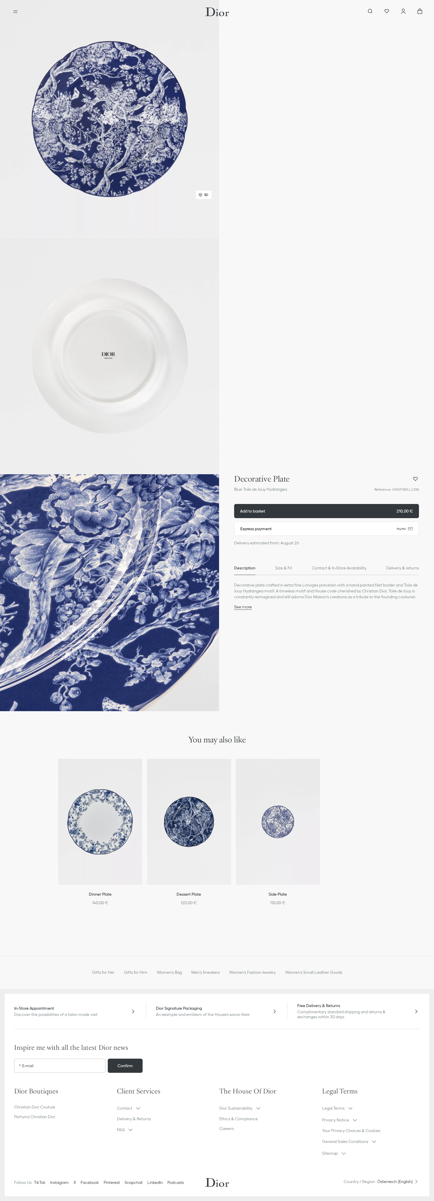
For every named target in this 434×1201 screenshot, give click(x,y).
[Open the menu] (15, 12)
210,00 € (326, 511)
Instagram (59, 1182)
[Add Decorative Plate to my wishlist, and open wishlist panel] (415, 478)
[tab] (244, 568)
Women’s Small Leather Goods (313, 972)
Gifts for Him (135, 972)
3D (206, 195)
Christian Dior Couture (34, 1107)
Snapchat (134, 1182)
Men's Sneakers (205, 972)
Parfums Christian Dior (35, 1116)
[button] (109, 118)
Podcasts (175, 1182)
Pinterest (112, 1182)
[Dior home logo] (217, 11)
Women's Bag (169, 972)
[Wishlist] (386, 12)
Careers (226, 1128)
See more (243, 606)
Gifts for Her (103, 972)
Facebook (90, 1182)
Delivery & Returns (134, 1118)
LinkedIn (155, 1182)
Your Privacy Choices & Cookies (351, 1130)
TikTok (39, 1182)
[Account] (403, 12)
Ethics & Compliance (238, 1118)
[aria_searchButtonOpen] (370, 12)
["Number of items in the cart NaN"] (419, 12)
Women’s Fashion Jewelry (252, 972)
